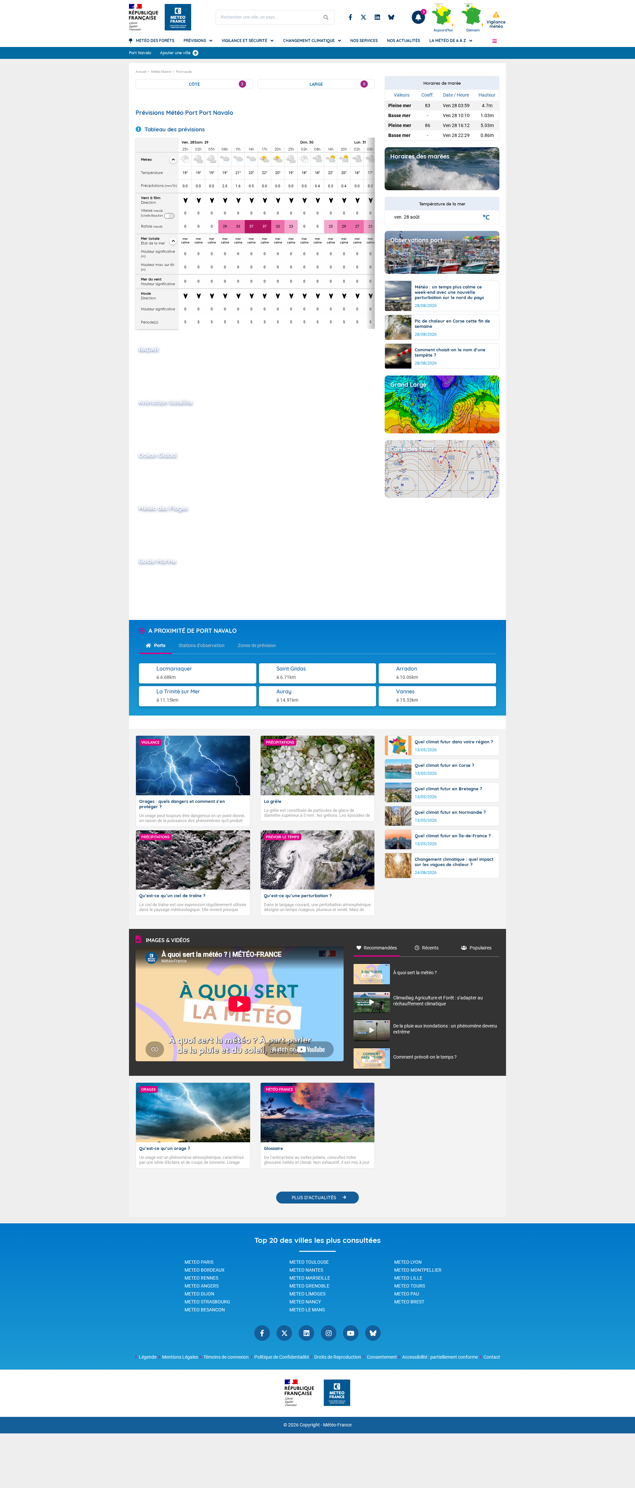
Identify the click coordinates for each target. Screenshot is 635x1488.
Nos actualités (403, 40)
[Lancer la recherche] (326, 17)
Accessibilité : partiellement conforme (440, 1357)
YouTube (351, 1333)
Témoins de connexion (226, 1357)
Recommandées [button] (380, 947)
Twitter (363, 17)
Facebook (350, 17)
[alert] (496, 20)
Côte (216, 84)
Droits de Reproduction (337, 1357)
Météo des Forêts (155, 40)
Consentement (382, 1357)
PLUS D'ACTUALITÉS (314, 1198)
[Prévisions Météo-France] (178, 17)
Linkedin (377, 17)
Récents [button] (430, 947)
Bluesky (391, 17)
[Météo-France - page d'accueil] (337, 1393)
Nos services (364, 40)
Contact (492, 1357)
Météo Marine (161, 71)
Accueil (141, 71)
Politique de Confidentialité (281, 1357)
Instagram (328, 1333)
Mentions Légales (180, 1357)
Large (337, 84)
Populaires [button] (480, 947)
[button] (494, 40)
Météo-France (337, 1425)
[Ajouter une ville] (195, 53)
